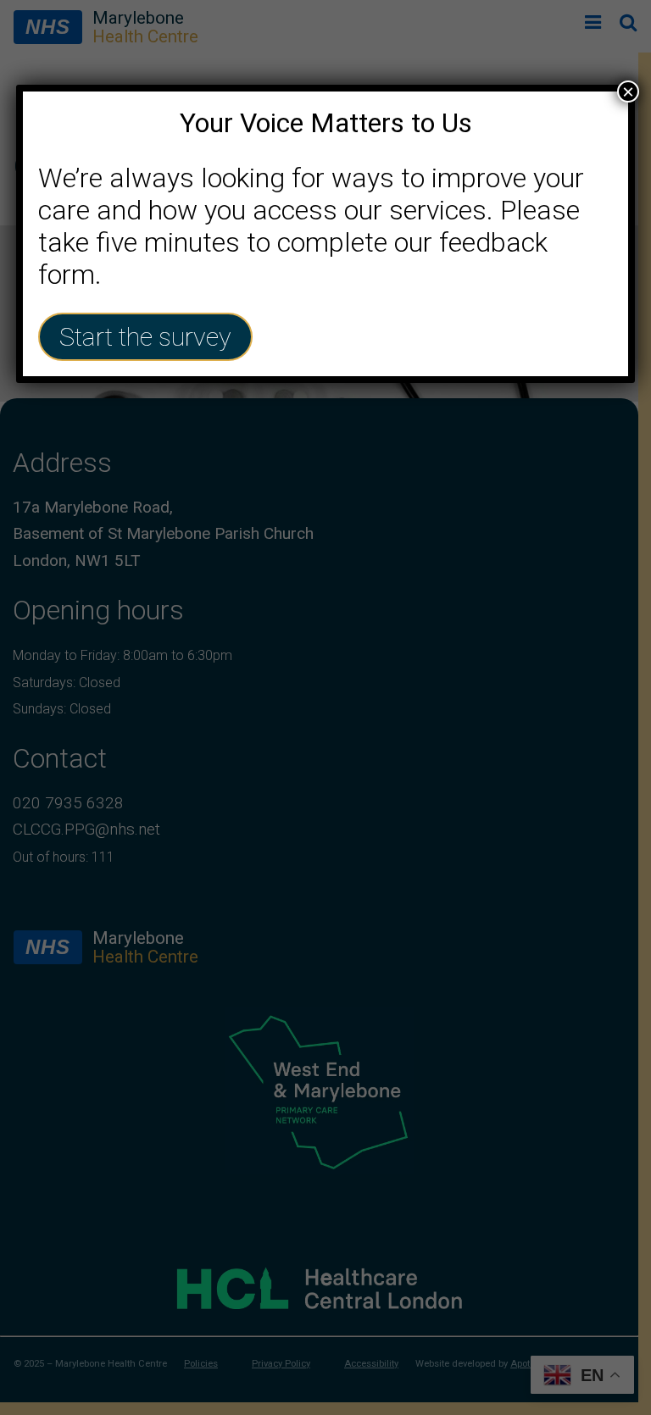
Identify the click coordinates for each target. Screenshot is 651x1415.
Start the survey (145, 337)
